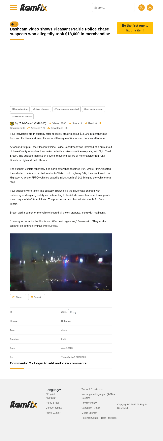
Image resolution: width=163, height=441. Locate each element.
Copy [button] (73, 312)
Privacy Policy (89, 403)
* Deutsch (51, 397)
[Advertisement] (61, 76)
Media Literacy (89, 413)
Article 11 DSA (53, 412)
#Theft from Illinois (22, 116)
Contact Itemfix (54, 407)
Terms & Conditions (92, 389)
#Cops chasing (20, 109)
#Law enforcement (93, 109)
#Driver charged (41, 109)
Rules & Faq (52, 402)
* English (50, 394)
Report (37, 297)
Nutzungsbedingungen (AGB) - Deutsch (98, 396)
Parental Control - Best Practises (99, 418)
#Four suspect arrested (66, 109)
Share (19, 297)
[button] (135, 28)
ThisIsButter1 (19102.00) (32, 123)
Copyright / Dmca (91, 408)
